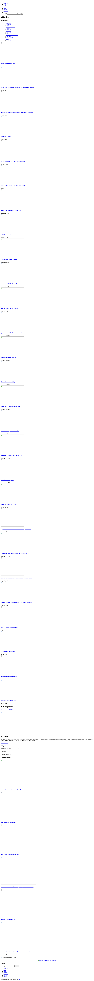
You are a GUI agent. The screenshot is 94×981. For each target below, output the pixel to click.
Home (5, 1)
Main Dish (8, 31)
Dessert (8, 28)
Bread (7, 25)
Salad (7, 33)
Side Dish (8, 36)
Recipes (5, 5)
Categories (3, 748)
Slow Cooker (9, 37)
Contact (5, 9)
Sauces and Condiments (12, 35)
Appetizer (8, 23)
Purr (19, 979)
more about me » (4, 743)
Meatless (8, 32)
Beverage (8, 24)
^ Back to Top (7, 968)
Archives (6, 11)
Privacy (5, 976)
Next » (13, 709)
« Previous (3, 709)
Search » (17, 966)
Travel (5, 4)
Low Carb (8, 29)
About (5, 8)
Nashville (6, 3)
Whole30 (8, 40)
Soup (7, 39)
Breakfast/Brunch (10, 27)
